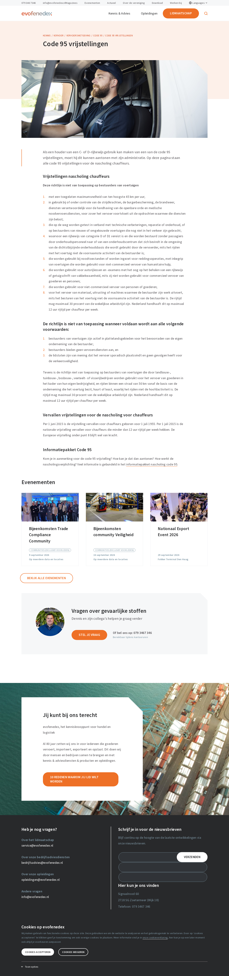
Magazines (71, 2)
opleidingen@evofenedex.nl (40, 880)
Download (157, 2)
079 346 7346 (28, 2)
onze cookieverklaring (155, 937)
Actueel (111, 2)
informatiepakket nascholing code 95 (151, 464)
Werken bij (176, 2)
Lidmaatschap (181, 13)
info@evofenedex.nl (54, 2)
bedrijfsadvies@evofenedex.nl (42, 863)
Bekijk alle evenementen (46, 578)
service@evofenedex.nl (37, 845)
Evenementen (92, 2)
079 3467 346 (142, 633)
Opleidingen (149, 13)
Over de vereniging (134, 2)
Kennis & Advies (119, 13)
